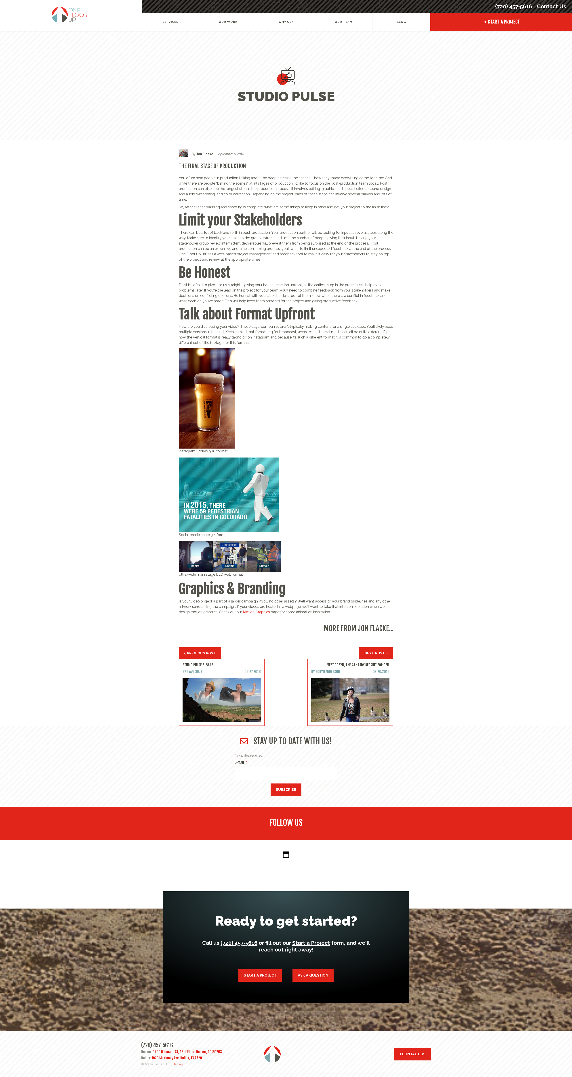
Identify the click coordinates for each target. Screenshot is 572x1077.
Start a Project (311, 943)
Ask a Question (313, 975)
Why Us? (285, 21)
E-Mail (241, 762)
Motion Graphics (256, 612)
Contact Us (551, 6)
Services (170, 21)
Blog (401, 21)
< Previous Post (200, 653)
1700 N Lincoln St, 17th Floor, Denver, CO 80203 (187, 1051)
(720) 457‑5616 (513, 6)
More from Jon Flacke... (358, 628)
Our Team (343, 21)
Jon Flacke (204, 154)
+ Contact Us (412, 1054)
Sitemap (177, 1064)
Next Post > (376, 653)
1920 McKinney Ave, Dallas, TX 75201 (177, 1058)
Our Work (228, 21)
